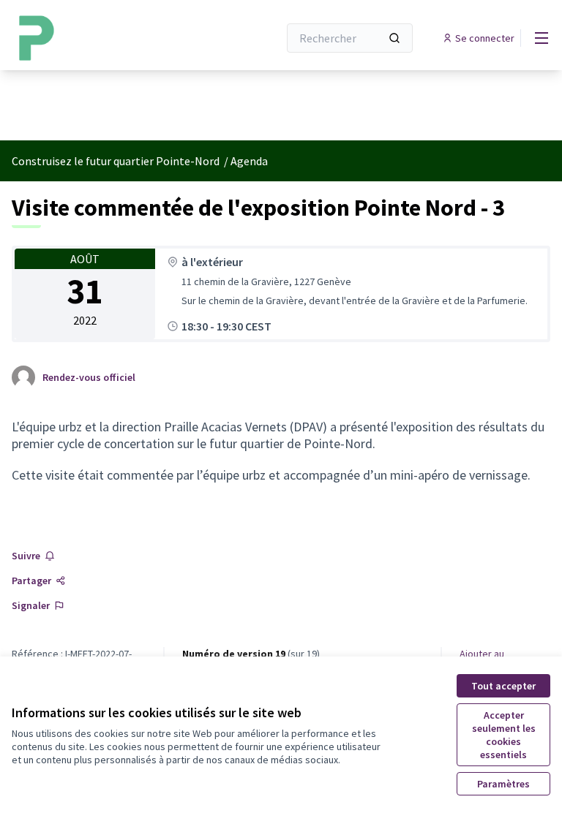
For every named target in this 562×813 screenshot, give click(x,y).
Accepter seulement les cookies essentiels (504, 734)
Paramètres (503, 783)
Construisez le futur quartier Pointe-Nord (117, 161)
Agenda (249, 161)
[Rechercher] (394, 38)
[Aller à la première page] (109, 38)
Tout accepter (503, 685)
